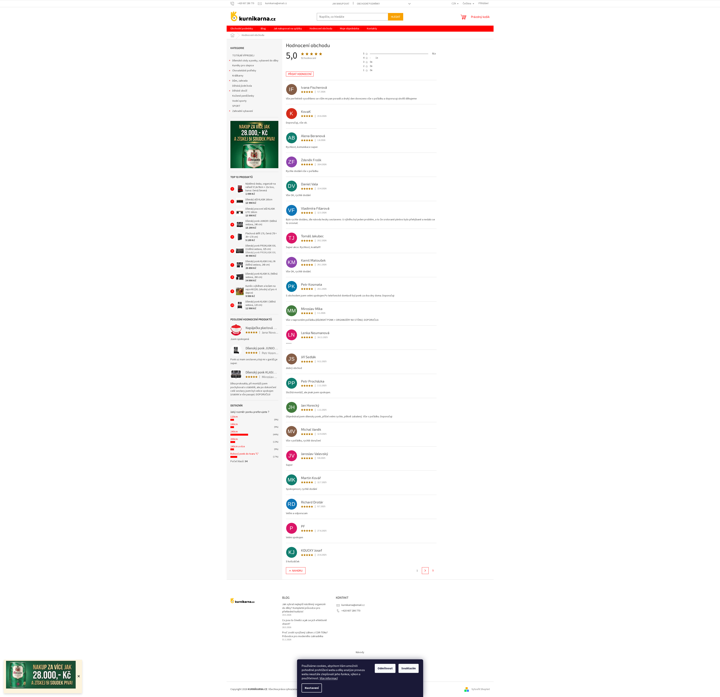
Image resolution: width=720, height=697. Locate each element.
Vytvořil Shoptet (481, 689)
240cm (234, 432)
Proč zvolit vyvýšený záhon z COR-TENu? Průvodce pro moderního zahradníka (305, 634)
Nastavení (312, 688)
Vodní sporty (239, 101)
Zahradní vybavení (242, 111)
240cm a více (237, 446)
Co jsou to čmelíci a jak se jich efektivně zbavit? (304, 622)
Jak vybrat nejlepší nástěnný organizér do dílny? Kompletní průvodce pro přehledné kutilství (304, 608)
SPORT (236, 106)
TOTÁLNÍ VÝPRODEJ (243, 55)
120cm (234, 417)
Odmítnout (385, 668)
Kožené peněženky (243, 96)
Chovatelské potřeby (244, 71)
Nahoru (297, 570)
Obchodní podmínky (368, 3)
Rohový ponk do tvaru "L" (244, 454)
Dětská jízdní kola (242, 86)
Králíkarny (237, 76)
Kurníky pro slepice (243, 65)
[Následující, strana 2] (425, 570)
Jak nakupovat (340, 3)
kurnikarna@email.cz (353, 605)
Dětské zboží (239, 91)
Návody (360, 652)
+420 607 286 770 (350, 611)
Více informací (329, 678)
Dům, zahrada (240, 81)
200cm (234, 439)
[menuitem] (242, 29)
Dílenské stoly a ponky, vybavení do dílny (255, 61)
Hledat (395, 16)
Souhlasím (408, 668)
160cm (234, 424)
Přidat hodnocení (300, 74)
